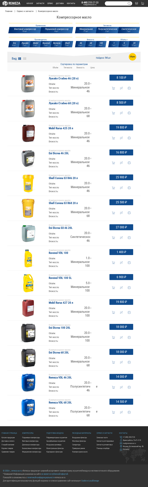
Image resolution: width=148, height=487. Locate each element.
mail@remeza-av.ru (89, 4)
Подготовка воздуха (55, 433)
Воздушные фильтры (79, 437)
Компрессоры (28, 433)
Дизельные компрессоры (31, 445)
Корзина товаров (7, 448)
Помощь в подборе (103, 448)
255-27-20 (90, 2)
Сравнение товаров (8, 452)
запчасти (40, 3)
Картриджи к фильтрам (54, 452)
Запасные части (102, 437)
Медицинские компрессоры (31, 452)
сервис (50, 3)
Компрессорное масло (79, 452)
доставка (60, 3)
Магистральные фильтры (55, 448)
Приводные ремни (78, 448)
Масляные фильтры (79, 441)
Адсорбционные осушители (55, 441)
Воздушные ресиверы (53, 445)
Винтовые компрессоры (30, 441)
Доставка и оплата (8, 441)
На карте (126, 449)
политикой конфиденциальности (41, 477)
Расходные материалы (81, 433)
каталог (30, 3)
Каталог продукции (8, 437)
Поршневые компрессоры (31, 437)
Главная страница (9, 433)
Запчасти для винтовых (105, 445)
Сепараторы (76, 445)
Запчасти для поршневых (105, 441)
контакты (71, 3)
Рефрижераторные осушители (56, 437)
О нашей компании (8, 445)
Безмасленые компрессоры (31, 448)
